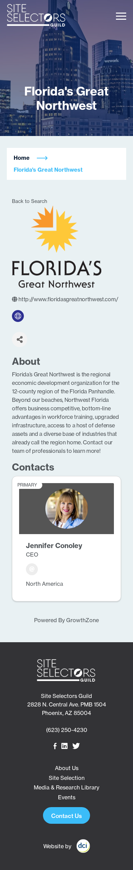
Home (22, 158)
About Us (66, 768)
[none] (18, 316)
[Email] (32, 569)
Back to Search (29, 201)
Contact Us (66, 815)
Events (66, 797)
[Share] (19, 339)
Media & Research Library (66, 787)
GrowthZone (82, 620)
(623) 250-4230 (66, 730)
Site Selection (67, 778)
